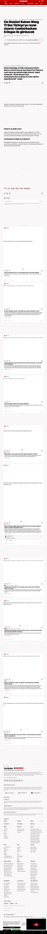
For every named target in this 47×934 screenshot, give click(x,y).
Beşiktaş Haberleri (34, 884)
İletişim (12, 903)
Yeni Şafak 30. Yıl (7, 847)
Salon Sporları (20, 856)
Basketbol (19, 847)
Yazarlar (32, 844)
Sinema (5, 853)
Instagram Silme (20, 869)
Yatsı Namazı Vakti (7, 874)
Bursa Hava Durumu (21, 887)
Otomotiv (19, 832)
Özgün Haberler (20, 863)
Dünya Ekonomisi (20, 830)
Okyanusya (6, 838)
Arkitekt (26, 916)
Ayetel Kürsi (6, 887)
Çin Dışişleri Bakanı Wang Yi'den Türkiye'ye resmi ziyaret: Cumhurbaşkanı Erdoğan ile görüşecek (31, 19)
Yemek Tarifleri (20, 865)
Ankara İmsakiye (34, 866)
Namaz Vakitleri (7, 861)
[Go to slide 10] (26, 521)
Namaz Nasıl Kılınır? (8, 892)
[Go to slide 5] (23, 521)
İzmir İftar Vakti (33, 875)
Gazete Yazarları (34, 848)
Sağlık (5, 851)
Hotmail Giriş (19, 866)
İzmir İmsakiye (33, 868)
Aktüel (5, 848)
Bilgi (18, 859)
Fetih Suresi (6, 890)
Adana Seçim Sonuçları (35, 838)
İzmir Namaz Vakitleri (8, 866)
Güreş (18, 854)
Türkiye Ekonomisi (20, 829)
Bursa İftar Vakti (34, 874)
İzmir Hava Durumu (20, 886)
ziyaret (21, 188)
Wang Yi (17, 188)
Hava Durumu (20, 880)
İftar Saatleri (33, 877)
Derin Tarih (17, 916)
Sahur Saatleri (33, 878)
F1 (17, 853)
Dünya (5, 826)
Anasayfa (5, 19)
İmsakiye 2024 (33, 863)
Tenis (18, 851)
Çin (9, 188)
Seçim (32, 826)
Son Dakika (19, 823)
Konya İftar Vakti (34, 872)
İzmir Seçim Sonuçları (35, 836)
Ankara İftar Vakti (34, 871)
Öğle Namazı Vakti (7, 869)
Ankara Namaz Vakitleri (8, 865)
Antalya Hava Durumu (21, 889)
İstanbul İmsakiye (34, 865)
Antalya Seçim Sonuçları (35, 841)
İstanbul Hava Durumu (21, 883)
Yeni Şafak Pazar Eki (8, 857)
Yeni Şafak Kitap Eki (8, 856)
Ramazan (33, 861)
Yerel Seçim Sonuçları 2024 (36, 830)
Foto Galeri (6, 823)
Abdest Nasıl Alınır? (8, 893)
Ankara (15, 19)
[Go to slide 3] (23, 449)
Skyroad (21, 916)
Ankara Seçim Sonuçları (35, 835)
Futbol (18, 848)
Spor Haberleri (34, 880)
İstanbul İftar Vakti (34, 869)
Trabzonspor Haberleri (35, 889)
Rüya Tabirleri (6, 897)
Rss (16, 903)
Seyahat (5, 854)
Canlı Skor (33, 890)
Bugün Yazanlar (33, 847)
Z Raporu (8, 916)
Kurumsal (6, 903)
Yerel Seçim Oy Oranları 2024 (36, 832)
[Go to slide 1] (22, 449)
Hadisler (5, 895)
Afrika (5, 835)
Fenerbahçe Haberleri (35, 887)
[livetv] (40, 1)
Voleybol (19, 850)
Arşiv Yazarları (33, 851)
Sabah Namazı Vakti (8, 868)
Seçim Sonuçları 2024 (35, 829)
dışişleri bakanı (27, 188)
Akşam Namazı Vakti (8, 872)
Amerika (5, 833)
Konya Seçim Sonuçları (35, 842)
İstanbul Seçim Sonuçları (35, 833)
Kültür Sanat (6, 850)
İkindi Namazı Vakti (7, 871)
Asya (5, 832)
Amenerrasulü (6, 886)
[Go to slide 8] (25, 521)
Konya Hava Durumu (21, 890)
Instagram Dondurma (21, 871)
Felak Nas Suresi (7, 889)
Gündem (10, 19)
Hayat (5, 844)
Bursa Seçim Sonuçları (35, 839)
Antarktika (6, 836)
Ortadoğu (6, 829)
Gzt (4, 916)
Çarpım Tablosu (20, 868)
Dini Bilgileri (6, 880)
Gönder (40, 201)
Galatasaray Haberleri (35, 886)
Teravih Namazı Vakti (8, 875)
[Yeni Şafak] (23, 1)
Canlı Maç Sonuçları (34, 892)
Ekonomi (19, 826)
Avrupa (5, 830)
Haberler (33, 823)
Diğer (18, 857)
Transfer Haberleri (34, 883)
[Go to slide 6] (25, 449)
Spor (18, 844)
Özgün (18, 861)
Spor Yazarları (33, 850)
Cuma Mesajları (7, 883)
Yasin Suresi (6, 884)
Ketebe (12, 916)
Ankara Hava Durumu (21, 884)
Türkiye (13, 188)
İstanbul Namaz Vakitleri (8, 863)
